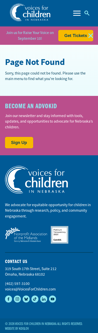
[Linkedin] (43, 299)
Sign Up (19, 142)
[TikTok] (34, 299)
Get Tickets (75, 35)
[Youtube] (52, 299)
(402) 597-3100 (17, 283)
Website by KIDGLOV (17, 329)
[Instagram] (17, 299)
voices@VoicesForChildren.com (30, 289)
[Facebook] (8, 299)
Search (87, 13)
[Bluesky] (26, 299)
